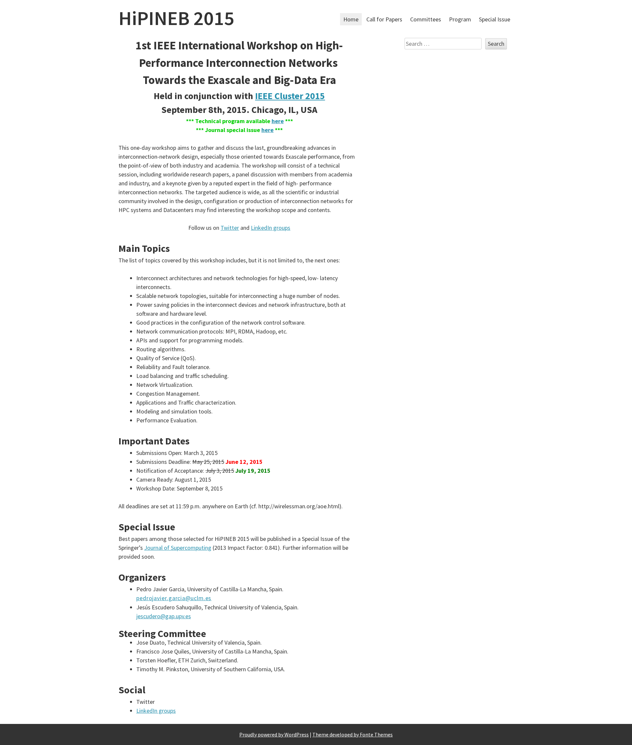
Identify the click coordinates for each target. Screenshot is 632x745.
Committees (425, 19)
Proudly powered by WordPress (274, 734)
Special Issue (494, 19)
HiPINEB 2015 (176, 18)
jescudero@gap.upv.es (163, 616)
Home (350, 19)
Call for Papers (384, 19)
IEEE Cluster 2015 (290, 96)
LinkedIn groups (270, 227)
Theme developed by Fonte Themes (352, 734)
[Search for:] (444, 43)
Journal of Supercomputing (177, 547)
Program (460, 19)
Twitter (230, 227)
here (278, 121)
